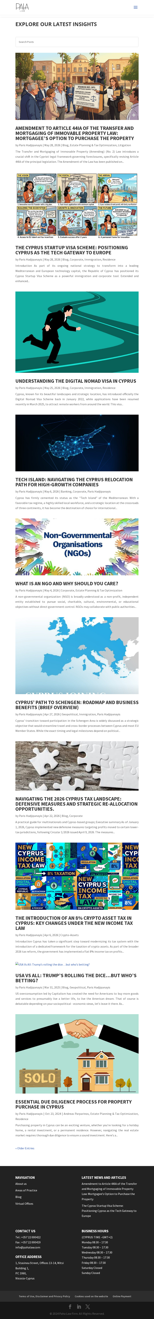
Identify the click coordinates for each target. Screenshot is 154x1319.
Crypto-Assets (69, 935)
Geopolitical (70, 714)
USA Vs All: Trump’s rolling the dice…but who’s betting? (76, 978)
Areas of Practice (26, 1190)
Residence (109, 259)
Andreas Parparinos (76, 1114)
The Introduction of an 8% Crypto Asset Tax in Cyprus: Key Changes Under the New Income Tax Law (74, 923)
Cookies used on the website (91, 1296)
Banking (66, 491)
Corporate (76, 259)
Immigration (93, 259)
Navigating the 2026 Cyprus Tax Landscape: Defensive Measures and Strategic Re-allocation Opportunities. (76, 803)
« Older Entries (24, 1148)
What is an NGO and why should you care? (66, 583)
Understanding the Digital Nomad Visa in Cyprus (75, 381)
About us (21, 1184)
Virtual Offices (24, 1203)
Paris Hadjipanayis (30, 145)
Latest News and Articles (104, 1177)
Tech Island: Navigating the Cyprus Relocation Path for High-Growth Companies (74, 482)
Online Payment (122, 1296)
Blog (65, 145)
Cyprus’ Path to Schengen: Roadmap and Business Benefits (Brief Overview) (77, 704)
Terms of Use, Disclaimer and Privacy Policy (44, 1296)
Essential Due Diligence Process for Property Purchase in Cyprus (73, 1104)
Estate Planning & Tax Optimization (93, 145)
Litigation (124, 145)
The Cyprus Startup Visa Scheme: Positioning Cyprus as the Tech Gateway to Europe (71, 250)
